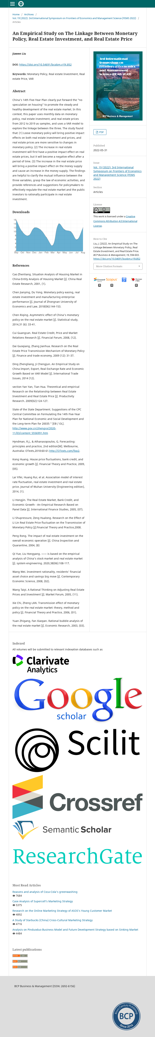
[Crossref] (77, 818)
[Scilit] (77, 772)
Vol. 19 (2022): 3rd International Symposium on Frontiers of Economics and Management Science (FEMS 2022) (74, 18)
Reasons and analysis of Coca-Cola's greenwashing (45, 892)
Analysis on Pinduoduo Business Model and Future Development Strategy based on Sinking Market (75, 929)
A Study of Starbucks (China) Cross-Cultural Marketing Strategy (52, 920)
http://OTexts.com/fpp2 (64, 451)
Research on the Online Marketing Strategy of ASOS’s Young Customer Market (62, 910)
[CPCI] (40, 673)
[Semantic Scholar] (62, 838)
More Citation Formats (109, 266)
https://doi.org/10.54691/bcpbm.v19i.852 (45, 64)
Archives (29, 14)
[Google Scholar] (77, 723)
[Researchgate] (77, 869)
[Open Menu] (12, 4)
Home (15, 14)
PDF (101, 132)
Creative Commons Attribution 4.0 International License (115, 221)
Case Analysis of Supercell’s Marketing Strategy (42, 901)
